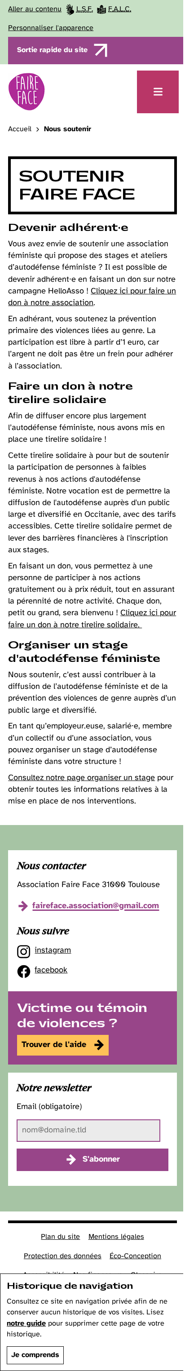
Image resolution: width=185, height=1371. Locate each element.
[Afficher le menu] (158, 92)
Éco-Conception (135, 1256)
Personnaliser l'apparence (50, 28)
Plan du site (60, 1237)
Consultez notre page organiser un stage (81, 778)
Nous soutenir (67, 129)
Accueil (19, 129)
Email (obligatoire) (49, 1107)
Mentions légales (116, 1237)
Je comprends (35, 1355)
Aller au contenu (35, 9)
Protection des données (62, 1256)
